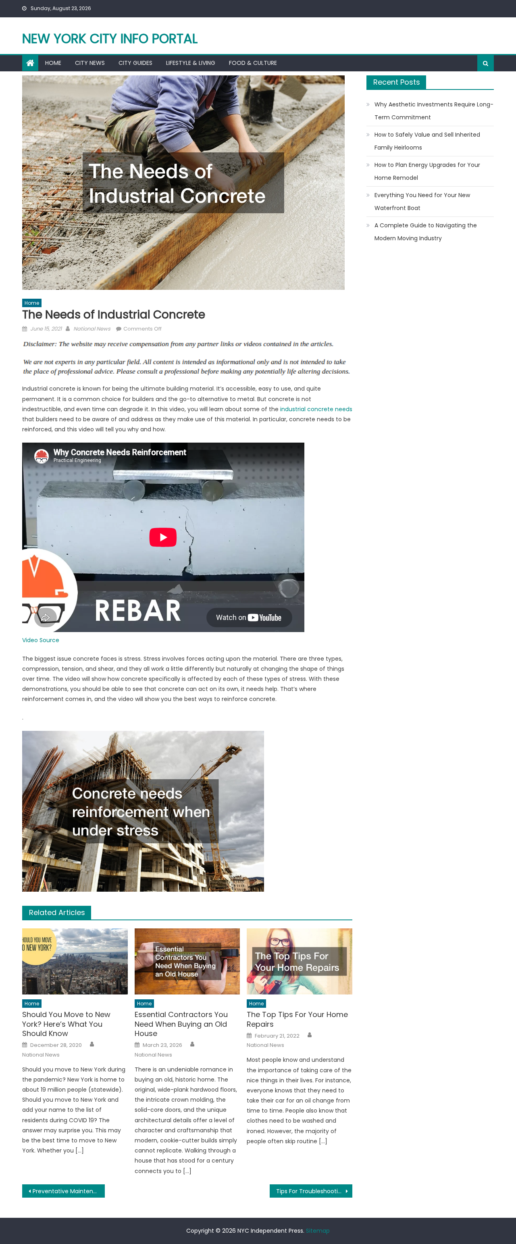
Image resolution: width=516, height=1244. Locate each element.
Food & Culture (253, 63)
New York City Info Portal (110, 38)
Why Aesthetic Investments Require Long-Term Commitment (434, 110)
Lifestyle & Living (190, 63)
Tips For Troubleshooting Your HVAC (314, 1191)
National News (91, 329)
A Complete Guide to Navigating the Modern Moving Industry (426, 231)
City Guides (135, 63)
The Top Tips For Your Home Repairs (297, 1019)
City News (90, 63)
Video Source (40, 640)
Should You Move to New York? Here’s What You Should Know (66, 1024)
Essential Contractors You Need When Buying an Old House (181, 1024)
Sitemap (318, 1231)
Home (53, 63)
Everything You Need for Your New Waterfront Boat (422, 201)
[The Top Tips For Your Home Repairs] (299, 961)
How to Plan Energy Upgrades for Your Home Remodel (427, 171)
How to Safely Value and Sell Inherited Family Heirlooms (427, 141)
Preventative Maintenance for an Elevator (69, 1191)
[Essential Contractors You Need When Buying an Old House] (187, 961)
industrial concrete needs (316, 409)
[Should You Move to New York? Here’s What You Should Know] (75, 961)
